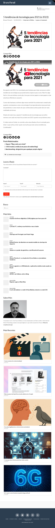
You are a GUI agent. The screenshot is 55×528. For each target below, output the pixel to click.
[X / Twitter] (22, 515)
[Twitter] (10, 56)
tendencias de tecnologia (15, 154)
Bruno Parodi (9, 2)
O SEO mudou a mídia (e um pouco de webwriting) (22, 146)
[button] (50, 3)
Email (21, 183)
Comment (6, 167)
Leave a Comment (41, 20)
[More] (18, 56)
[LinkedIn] (27, 515)
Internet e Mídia (28, 20)
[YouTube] (33, 515)
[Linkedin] (13, 56)
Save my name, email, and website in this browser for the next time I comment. (24, 189)
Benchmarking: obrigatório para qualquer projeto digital (24, 149)
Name (5, 183)
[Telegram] (16, 56)
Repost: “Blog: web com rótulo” (16, 144)
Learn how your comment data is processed (32, 196)
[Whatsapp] (4, 56)
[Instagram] (38, 515)
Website (38, 183)
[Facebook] (7, 56)
